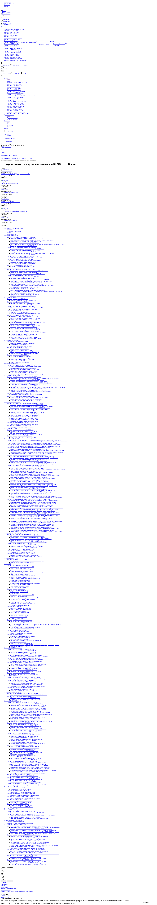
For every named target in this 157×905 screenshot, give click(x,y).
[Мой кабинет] (1, 63)
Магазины (3, 885)
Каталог (9, 81)
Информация (4, 887)
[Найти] (1, 17)
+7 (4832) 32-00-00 (6, 12)
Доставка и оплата (12, 118)
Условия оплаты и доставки (8, 888)
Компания (10, 123)
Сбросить (9, 881)
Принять (146, 902)
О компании (4, 884)
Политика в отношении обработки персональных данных (17, 891)
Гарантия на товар (6, 890)
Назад (8, 79)
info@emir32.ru (6, 147)
